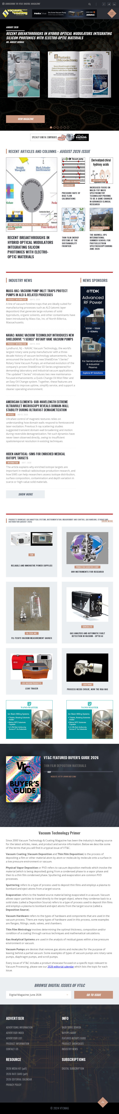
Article (11, 414)
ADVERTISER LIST (14, 1038)
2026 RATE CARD (17, 1074)
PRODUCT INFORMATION (17, 1043)
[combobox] (38, 995)
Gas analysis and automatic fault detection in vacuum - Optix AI (87, 634)
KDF (49, 772)
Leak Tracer (31, 688)
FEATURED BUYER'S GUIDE (74, 1038)
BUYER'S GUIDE (69, 1033)
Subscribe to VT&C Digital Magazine (22, 3)
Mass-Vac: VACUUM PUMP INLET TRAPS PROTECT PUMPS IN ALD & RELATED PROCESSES (37, 293)
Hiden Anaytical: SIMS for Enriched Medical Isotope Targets (35, 456)
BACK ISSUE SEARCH (71, 1027)
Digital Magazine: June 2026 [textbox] (25, 994)
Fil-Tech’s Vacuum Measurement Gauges (31, 638)
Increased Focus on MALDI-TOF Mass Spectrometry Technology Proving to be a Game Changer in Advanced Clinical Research (101, 196)
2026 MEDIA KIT (16, 1068)
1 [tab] (51, 127)
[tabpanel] (59, 74)
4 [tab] (61, 127)
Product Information (17, 299)
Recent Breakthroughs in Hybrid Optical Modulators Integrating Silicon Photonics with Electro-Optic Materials (30, 247)
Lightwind (87, 684)
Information (13, 462)
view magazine (25, 119)
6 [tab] (68, 127)
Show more (25, 494)
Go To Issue (93, 995)
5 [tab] (64, 127)
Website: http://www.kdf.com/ (63, 776)
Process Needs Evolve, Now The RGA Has (87, 689)
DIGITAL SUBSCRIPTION (73, 1068)
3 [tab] (58, 127)
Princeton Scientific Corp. (87, 567)
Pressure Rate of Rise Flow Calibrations (71, 196)
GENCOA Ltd (87, 626)
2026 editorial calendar (61, 966)
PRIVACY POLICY (13, 1085)
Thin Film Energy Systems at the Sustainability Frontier (70, 241)
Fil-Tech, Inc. (31, 633)
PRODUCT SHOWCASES (73, 1043)
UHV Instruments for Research (87, 571)
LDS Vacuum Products (31, 683)
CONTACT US (12, 1049)
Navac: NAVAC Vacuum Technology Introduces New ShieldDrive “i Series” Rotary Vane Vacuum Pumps (40, 337)
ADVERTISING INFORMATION (19, 1027)
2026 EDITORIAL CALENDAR (19, 1079)
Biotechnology (99, 180)
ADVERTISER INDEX (15, 1033)
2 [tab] (54, 127)
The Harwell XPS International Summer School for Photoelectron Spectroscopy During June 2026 (101, 241)
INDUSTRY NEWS (70, 1049)
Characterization (100, 227)
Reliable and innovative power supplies (31, 565)
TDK (31, 554)
